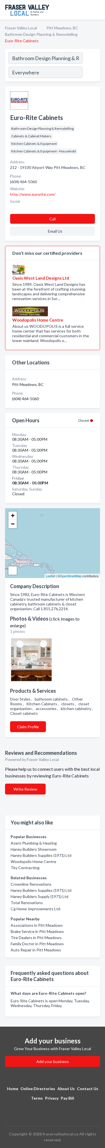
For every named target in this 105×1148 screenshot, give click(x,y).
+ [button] (13, 515)
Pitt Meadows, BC (62, 27)
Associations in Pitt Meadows (37, 925)
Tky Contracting (25, 867)
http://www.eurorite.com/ (32, 194)
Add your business (52, 1061)
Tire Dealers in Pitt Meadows (36, 937)
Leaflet (50, 576)
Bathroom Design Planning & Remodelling (41, 34)
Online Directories (37, 1088)
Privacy (52, 1098)
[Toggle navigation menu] (97, 9)
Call (52, 218)
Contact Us (87, 1088)
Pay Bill (67, 1098)
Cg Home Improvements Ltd (35, 908)
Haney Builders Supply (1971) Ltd (39, 896)
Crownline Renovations (31, 884)
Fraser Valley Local (21, 27)
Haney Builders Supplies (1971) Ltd (41, 855)
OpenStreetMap (70, 576)
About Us (66, 1088)
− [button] (13, 523)
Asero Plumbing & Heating (34, 843)
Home (12, 1088)
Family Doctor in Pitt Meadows (37, 943)
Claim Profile (28, 726)
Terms (37, 1098)
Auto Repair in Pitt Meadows (36, 949)
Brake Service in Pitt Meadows (37, 931)
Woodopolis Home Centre (33, 861)
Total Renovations (27, 902)
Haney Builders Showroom (34, 849)
